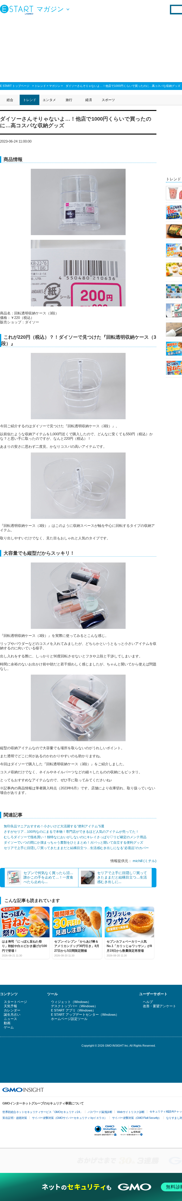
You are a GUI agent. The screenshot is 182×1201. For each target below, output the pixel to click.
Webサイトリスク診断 (131, 1112)
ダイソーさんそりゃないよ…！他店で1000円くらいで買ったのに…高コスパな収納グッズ (123, 86)
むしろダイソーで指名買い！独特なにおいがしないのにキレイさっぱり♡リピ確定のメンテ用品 (75, 837)
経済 (88, 100)
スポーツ (108, 100)
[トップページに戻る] (18, 9)
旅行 (69, 100)
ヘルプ (148, 1002)
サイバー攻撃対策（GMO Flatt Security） (136, 1118)
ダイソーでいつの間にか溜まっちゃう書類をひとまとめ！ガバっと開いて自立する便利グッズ (73, 842)
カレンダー (12, 1010)
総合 (10, 100)
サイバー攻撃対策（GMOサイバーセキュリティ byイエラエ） (69, 1118)
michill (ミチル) (144, 861)
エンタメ (49, 100)
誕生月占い (12, 1014)
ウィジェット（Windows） (71, 1002)
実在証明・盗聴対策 (14, 1118)
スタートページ (15, 1002)
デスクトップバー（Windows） (74, 1006)
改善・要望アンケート (159, 1006)
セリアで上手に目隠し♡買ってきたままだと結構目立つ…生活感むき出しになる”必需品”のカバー (76, 848)
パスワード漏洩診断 (100, 1112)
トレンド (40, 86)
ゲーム (9, 1027)
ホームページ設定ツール (69, 1019)
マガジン (54, 86)
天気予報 (10, 1006)
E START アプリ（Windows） (73, 1010)
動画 (7, 1023)
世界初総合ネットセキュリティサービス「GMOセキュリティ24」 (42, 1112)
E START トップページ (14, 86)
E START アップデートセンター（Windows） (85, 1014)
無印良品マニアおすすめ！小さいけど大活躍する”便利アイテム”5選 (54, 826)
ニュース (10, 1019)
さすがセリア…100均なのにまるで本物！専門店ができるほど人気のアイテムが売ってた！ (71, 831)
